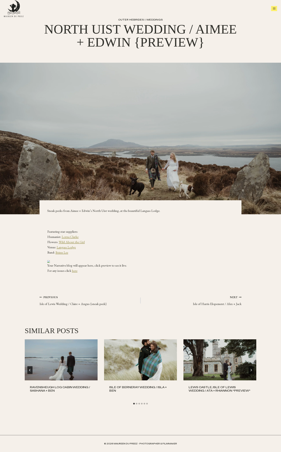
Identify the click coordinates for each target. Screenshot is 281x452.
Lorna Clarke (70, 237)
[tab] (134, 403)
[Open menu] (274, 8)
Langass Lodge (66, 247)
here (74, 270)
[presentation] (61, 359)
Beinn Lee (61, 252)
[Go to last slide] (30, 370)
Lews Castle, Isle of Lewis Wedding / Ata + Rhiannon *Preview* (219, 389)
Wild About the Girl (72, 242)
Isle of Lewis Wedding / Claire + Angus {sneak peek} (73, 301)
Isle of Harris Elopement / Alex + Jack (217, 301)
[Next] (251, 370)
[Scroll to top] (277, 445)
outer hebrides (131, 19)
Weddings (154, 19)
